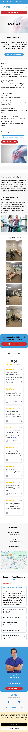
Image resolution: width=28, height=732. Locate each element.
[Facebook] (9, 702)
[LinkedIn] (18, 702)
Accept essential (14, 728)
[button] (26, 7)
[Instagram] (14, 702)
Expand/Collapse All (7, 583)
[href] (14, 560)
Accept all (14, 724)
